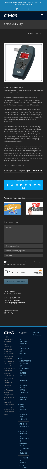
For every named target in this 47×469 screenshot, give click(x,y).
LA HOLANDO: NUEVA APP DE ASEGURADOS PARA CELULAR (24, 346)
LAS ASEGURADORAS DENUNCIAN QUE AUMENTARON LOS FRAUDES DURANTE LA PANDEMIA (24, 369)
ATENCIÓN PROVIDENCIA (24, 425)
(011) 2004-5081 (15, 298)
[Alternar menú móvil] (42, 15)
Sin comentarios (37, 171)
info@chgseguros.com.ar (23, 4)
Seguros (28, 171)
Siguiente (39, 33)
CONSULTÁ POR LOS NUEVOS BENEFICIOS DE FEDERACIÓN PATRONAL (24, 392)
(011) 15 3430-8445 (14, 300)
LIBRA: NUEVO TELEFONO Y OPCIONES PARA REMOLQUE (23, 412)
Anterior (30, 33)
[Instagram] (5, 313)
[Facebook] (8, 313)
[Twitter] (12, 313)
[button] (5, 208)
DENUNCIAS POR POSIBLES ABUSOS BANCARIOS (24, 463)
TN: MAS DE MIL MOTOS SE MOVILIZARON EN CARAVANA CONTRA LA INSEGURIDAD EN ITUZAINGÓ (24, 442)
